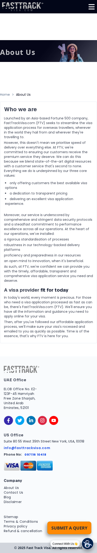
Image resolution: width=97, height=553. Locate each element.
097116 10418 (35, 454)
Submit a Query (69, 528)
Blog (7, 497)
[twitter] (19, 420)
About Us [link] (23, 94)
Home (5, 94)
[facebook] (8, 420)
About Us (11, 487)
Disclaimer (13, 502)
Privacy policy (15, 526)
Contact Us (13, 492)
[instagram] (42, 420)
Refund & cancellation (23, 531)
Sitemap (11, 517)
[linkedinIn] (31, 420)
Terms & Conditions (21, 521)
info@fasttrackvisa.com (27, 448)
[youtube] (53, 420)
